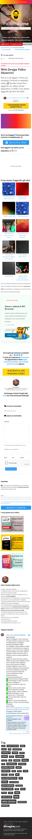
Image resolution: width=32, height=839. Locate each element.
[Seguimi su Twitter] (21, 110)
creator (22, 752)
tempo (16, 789)
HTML (3, 764)
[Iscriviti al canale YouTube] (16, 110)
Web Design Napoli (23, 216)
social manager (14, 782)
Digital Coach (7, 37)
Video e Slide (6, 797)
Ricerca (11, 774)
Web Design (9, 801)
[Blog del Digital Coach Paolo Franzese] (16, 19)
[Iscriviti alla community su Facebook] (14, 110)
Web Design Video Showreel (16, 58)
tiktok (23, 789)
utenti (10, 792)
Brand (22, 746)
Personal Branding (7, 40)
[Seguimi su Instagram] (15, 110)
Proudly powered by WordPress (9, 833)
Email (2, 495)
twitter (4, 792)
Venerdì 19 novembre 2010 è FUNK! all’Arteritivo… (22, 235)
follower (4, 760)
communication (17, 749)
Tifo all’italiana (6, 49)
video (17, 793)
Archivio (11, 824)
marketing (6, 771)
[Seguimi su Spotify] (19, 110)
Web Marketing (22, 802)
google (25, 760)
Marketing (16, 37)
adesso (19, 623)
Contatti (20, 821)
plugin (25, 771)
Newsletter (25, 821)
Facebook (19, 756)
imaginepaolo (11, 764)
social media (19, 785)
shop (5, 396)
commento (25, 357)
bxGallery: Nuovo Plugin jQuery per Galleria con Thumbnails (22, 278)
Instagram (22, 764)
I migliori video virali (9, 216)
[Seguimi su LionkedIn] (18, 110)
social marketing (7, 785)
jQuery (18, 767)
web (16, 796)
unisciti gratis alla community (17, 363)
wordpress (5, 805)
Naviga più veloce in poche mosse (23, 197)
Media (13, 771)
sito (20, 778)
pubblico (4, 774)
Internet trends (8, 767)
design (4, 756)
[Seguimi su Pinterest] (22, 110)
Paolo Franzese (10, 97)
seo (17, 774)
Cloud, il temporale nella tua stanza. (23, 255)
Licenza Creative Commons (8, 834)
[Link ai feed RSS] (23, 110)
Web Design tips (9, 276)
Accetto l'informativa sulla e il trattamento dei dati (14, 330)
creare (15, 753)
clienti (4, 749)
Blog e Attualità (12, 746)
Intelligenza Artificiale (23, 40)
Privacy (5, 821)
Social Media (25, 37)
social (4, 782)
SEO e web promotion (9, 778)
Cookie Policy (10, 821)
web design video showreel (23, 49)
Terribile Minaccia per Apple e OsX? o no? (9, 197)
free (10, 760)
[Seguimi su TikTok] (17, 110)
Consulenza (6, 824)
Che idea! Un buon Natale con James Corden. (9, 235)
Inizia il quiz (11, 335)
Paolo (16, 23)
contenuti (6, 753)
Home (5, 47)
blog (3, 746)
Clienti (16, 821)
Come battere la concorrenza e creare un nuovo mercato (8, 256)
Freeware (17, 760)
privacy (20, 329)
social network (7, 789)
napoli (19, 771)
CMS (9, 749)
